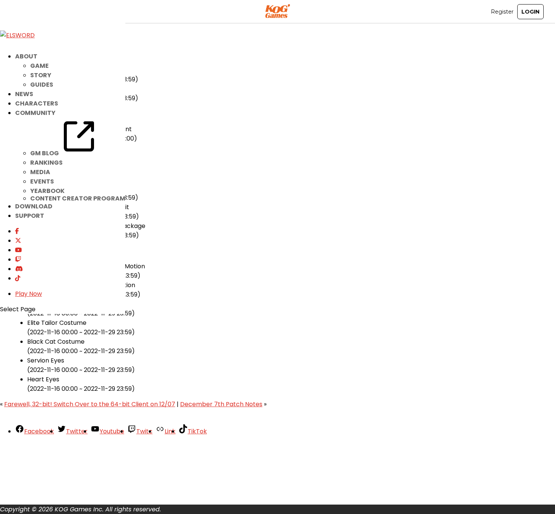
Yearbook (47, 191)
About (24, 456)
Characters (36, 103)
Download (33, 206)
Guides (41, 84)
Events (42, 181)
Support (29, 215)
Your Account (35, 446)
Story (40, 75)
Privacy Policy (35, 475)
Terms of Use (34, 484)
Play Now (28, 293)
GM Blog (45, 153)
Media (40, 172)
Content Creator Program (77, 198)
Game (39, 65)
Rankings (46, 162)
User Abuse (32, 494)
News (24, 94)
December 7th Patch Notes (221, 404)
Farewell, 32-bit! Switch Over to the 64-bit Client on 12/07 (89, 404)
